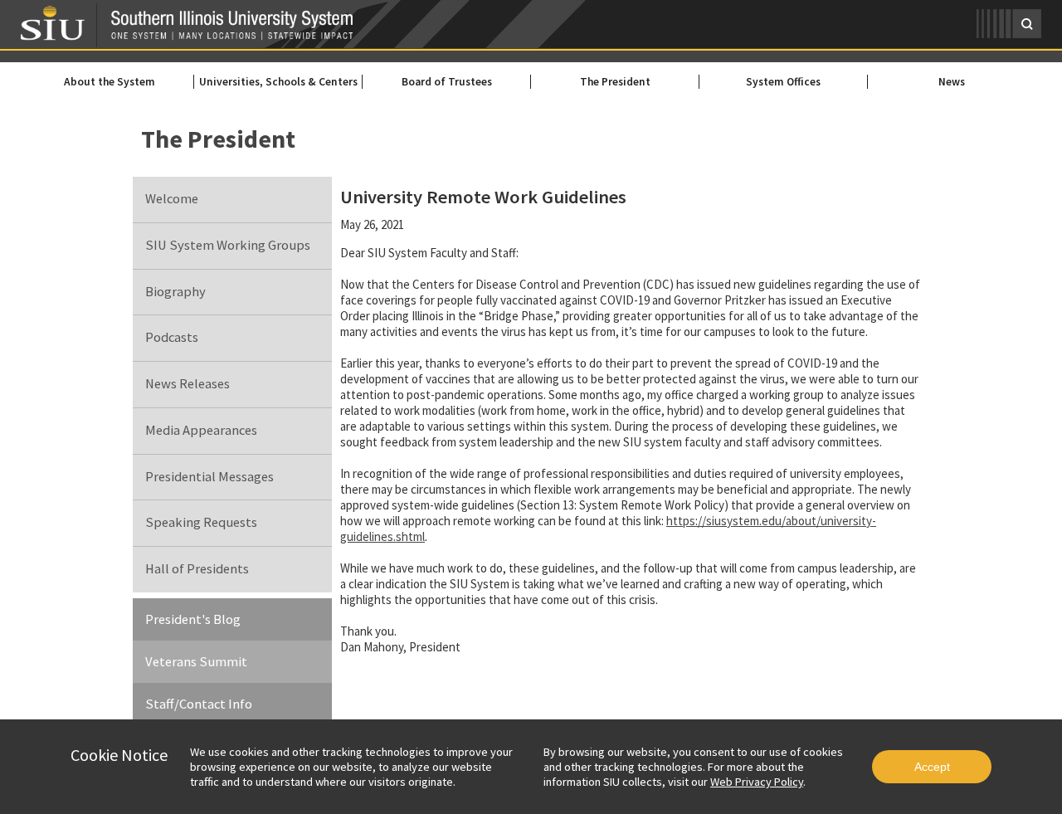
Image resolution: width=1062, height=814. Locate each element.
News (951, 82)
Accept (932, 766)
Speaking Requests (201, 522)
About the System (109, 82)
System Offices (783, 82)
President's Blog (193, 619)
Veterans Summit (196, 661)
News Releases (187, 383)
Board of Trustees (447, 82)
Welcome (171, 198)
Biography (175, 291)
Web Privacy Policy (756, 781)
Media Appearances (201, 430)
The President (615, 82)
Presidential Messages (209, 476)
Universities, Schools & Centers (278, 82)
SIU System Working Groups (227, 245)
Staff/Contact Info (198, 704)
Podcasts (171, 337)
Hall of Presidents (197, 569)
